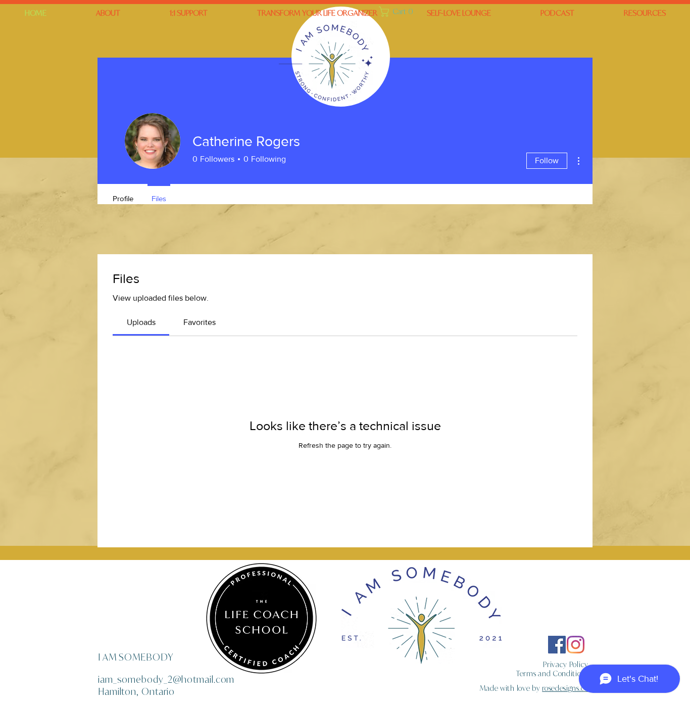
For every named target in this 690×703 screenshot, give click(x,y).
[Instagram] (575, 644)
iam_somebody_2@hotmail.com (166, 679)
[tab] (141, 322)
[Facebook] (557, 644)
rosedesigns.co (565, 688)
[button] (317, 13)
